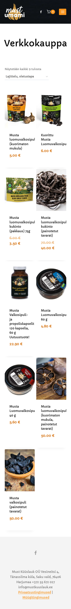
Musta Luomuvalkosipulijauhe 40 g (27, 411)
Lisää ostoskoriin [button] (21, 160)
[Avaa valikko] (62, 12)
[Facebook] (41, 12)
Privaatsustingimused (34, 592)
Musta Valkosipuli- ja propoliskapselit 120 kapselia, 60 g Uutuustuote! (21, 324)
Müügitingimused (35, 597)
